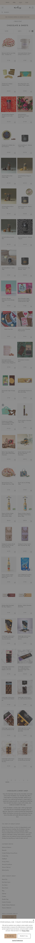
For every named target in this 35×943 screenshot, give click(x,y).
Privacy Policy (25, 930)
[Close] (33, 920)
